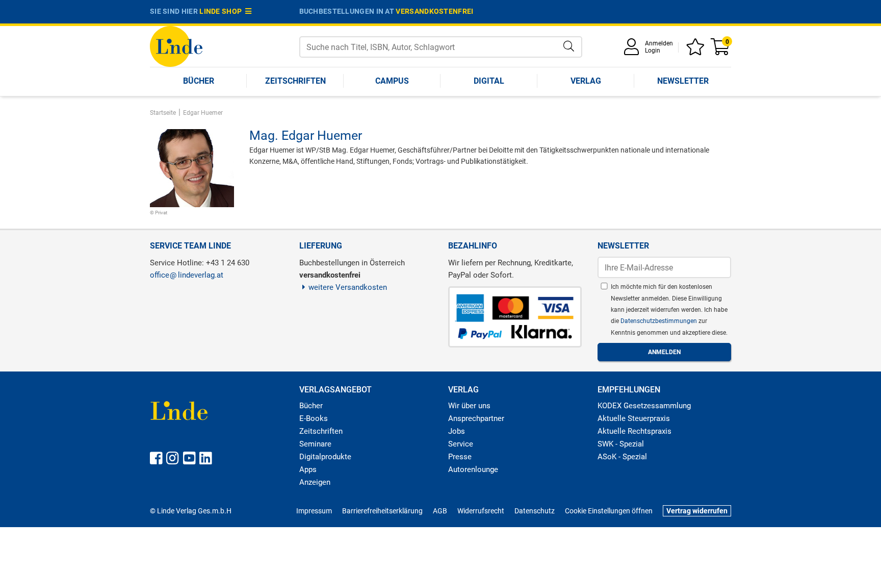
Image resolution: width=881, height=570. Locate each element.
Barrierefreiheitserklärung (382, 511)
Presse (460, 456)
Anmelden (659, 43)
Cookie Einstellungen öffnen (609, 511)
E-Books (313, 418)
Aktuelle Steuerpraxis (634, 418)
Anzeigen (314, 482)
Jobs (456, 431)
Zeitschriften (295, 81)
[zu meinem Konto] (633, 50)
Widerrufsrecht (480, 511)
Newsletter (683, 81)
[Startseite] (176, 46)
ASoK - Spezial (622, 456)
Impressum (314, 511)
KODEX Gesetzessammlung (644, 405)
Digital (489, 81)
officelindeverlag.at (186, 275)
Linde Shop (222, 11)
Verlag (586, 81)
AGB (440, 511)
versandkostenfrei (434, 11)
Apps (308, 469)
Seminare (315, 444)
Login (652, 50)
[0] (721, 50)
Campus (392, 81)
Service (460, 444)
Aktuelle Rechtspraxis (634, 431)
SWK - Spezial (621, 444)
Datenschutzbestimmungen (659, 321)
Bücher (198, 81)
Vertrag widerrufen (697, 511)
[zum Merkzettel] (697, 50)
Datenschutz (534, 511)
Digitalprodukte (325, 456)
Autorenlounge (473, 469)
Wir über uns (469, 405)
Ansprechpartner (476, 418)
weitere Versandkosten (347, 287)
